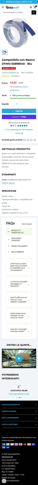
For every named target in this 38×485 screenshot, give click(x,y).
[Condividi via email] (35, 140)
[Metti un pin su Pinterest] (28, 140)
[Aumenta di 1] (22, 104)
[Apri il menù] (3, 7)
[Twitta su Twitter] (31, 140)
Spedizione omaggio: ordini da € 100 (19, 2)
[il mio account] (31, 7)
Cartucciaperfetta (10, 73)
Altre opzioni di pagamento (19, 122)
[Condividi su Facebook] (24, 140)
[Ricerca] (34, 12)
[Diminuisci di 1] (12, 104)
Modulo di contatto (8, 478)
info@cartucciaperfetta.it (10, 481)
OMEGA (12, 183)
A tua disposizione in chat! (19, 394)
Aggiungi (19, 111)
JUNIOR (5, 183)
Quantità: (5, 104)
